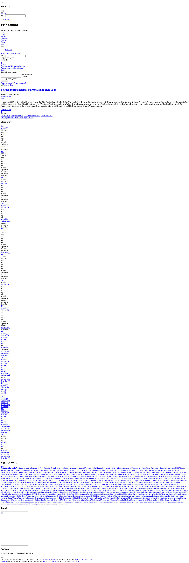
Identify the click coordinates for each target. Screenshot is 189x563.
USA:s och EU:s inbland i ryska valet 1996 (162, 482)
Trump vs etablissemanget (26, 498)
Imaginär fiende (51, 498)
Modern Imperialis (29, 472)
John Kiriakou (107, 472)
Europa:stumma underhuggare (73, 468)
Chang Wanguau (13, 498)
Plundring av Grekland (85, 498)
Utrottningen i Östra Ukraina (170, 480)
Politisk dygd (30, 486)
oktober (5, 351)
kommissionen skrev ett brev (96, 502)
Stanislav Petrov (66, 490)
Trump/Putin (85, 470)
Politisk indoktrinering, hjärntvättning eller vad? (28, 89)
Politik (3, 98)
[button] (94, 44)
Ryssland (30, 494)
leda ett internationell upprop (10, 504)
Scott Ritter (85, 480)
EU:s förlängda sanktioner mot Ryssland (83, 474)
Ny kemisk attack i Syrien (156, 492)
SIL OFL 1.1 (75, 561)
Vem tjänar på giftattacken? (97, 470)
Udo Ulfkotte (50, 478)
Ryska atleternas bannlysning (68, 484)
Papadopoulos (144, 482)
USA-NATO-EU (117, 478)
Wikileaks (16, 484)
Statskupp (73, 486)
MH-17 (177, 468)
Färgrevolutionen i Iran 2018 (149, 474)
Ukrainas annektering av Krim (20, 488)
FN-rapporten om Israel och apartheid (41, 504)
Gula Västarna (17, 468)
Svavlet (3, 478)
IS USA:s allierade (99, 498)
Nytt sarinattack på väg (160, 488)
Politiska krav (163, 468)
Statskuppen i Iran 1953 (49, 482)
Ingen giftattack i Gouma (160, 496)
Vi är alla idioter (154, 498)
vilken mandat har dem (159, 502)
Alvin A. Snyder (123, 484)
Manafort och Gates (85, 476)
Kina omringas (27, 474)
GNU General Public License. (84, 559)
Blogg (7, 19)
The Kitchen (145, 472)
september (5, 221)
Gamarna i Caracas (101, 494)
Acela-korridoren (107, 482)
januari (4, 128)
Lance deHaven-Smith (108, 502)
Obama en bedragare (67, 478)
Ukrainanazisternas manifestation (138, 498)
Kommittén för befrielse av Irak (34, 500)
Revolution (22, 496)
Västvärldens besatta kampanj (15, 478)
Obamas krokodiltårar (167, 470)
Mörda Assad (70, 494)
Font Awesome (55, 561)
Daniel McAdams (42, 488)
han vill (88, 502)
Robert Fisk (155, 494)
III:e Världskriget (32, 492)
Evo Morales (168, 492)
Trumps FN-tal (21, 492)
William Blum (118, 494)
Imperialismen (129, 488)
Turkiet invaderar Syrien (156, 472)
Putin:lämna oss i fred (144, 494)
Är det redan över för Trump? (55, 476)
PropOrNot (37, 480)
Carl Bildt (110, 494)
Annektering (96, 492)
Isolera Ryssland (50, 470)
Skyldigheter (98, 468)
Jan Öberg (137, 482)
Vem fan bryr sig (180, 476)
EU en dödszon (5, 488)
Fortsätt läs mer (6, 110)
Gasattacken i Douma (171, 472)
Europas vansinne (178, 492)
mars (4, 183)
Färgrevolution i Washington (105, 496)
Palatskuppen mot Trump (82, 478)
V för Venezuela (120, 488)
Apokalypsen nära (166, 490)
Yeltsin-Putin (23, 484)
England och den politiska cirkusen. (169, 474)
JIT (111, 490)
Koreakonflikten (156, 480)
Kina (32, 490)
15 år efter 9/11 (48, 502)
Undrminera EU (65, 474)
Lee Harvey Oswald (17, 472)
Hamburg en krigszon (121, 498)
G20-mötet (137, 492)
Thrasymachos (6, 96)
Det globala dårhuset (71, 476)
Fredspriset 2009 (70, 498)
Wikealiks (120, 502)
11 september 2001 (33, 116)
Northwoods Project (50, 500)
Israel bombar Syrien (141, 486)
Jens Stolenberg (136, 496)
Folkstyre (10, 480)
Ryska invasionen (141, 490)
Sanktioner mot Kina (113, 470)
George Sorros (169, 500)
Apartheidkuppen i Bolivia (156, 486)
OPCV (125, 494)
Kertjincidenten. (173, 496)
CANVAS (93, 480)
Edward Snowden (127, 476)
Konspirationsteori (17, 116)
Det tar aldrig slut (52, 486)
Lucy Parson (111, 488)
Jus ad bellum (5, 116)
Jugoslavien (171, 468)
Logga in (4, 81)
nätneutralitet (127, 468)
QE (76, 494)
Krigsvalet (57, 478)
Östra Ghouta (63, 486)
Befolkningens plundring (167, 494)
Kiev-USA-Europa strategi (72, 470)
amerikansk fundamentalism (104, 480)
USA (185, 502)
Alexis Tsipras (81, 486)
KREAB (99, 472)
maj (3, 341)
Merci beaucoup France (30, 482)
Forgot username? (7, 83)
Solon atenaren (62, 488)
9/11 (43, 478)
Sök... (3, 56)
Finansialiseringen (88, 482)
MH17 (71, 492)
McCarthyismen (41, 476)
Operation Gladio (51, 494)
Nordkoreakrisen (40, 484)
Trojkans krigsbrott (39, 470)
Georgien (19, 474)
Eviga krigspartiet (40, 498)
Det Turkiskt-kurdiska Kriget (64, 480)
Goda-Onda (106, 490)
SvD (76, 498)
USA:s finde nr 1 (46, 116)
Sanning (47, 468)
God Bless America (48, 480)
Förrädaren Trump (77, 482)
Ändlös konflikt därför (69, 502)
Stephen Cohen (117, 476)
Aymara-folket (135, 478)
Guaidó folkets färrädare (8, 474)
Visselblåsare (59, 470)
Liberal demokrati (173, 488)
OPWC (12, 490)
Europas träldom (170, 486)
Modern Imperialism (178, 502)
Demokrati (59, 468)
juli (3, 371)
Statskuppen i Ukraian (134, 502)
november (5, 328)
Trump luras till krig (129, 490)
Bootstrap (4, 561)
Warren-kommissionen (166, 484)
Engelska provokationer (79, 490)
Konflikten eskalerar (40, 486)
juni (3, 343)
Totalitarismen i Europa (15, 476)
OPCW (162, 500)
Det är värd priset (117, 468)
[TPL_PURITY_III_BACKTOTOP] (2, 557)
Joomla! (53, 559)
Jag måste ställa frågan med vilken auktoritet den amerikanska (31, 502)
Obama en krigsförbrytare (136, 484)
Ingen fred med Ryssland (94, 490)
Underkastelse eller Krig (104, 478)
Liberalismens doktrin (48, 472)
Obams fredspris (21, 504)
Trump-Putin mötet (152, 468)
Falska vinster (76, 500)
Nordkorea (131, 486)
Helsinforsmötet (68, 496)
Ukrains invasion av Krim (142, 480)
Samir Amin (127, 478)
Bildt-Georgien (18, 480)
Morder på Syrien (29, 504)
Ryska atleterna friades (93, 484)
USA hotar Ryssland (154, 470)
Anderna (58, 472)
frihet (66, 504)
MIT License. (47, 561)
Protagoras (31, 484)
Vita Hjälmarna (133, 470)
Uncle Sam (144, 492)
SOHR (59, 498)
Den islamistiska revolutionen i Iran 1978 (80, 488)
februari (5, 207)
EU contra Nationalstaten (60, 492)
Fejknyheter (115, 472)
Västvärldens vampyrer (18, 486)
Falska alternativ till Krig (55, 504)
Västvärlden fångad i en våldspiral (130, 472)
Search (4, 60)
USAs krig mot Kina (17, 500)
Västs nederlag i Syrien (138, 468)
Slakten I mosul (117, 490)
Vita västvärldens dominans (122, 496)
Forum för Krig (96, 476)
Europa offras (86, 472)
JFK (25, 116)
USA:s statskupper (154, 500)
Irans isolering (106, 468)
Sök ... (3, 15)
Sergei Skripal (81, 484)
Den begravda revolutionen (81, 496)
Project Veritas (109, 498)
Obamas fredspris (37, 474)
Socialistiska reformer (166, 498)
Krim (53, 468)
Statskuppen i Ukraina (107, 484)
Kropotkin (78, 472)
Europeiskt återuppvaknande (18, 494)
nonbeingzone (13, 470)
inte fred (115, 502)
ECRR (178, 482)
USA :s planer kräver (169, 502)
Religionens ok (82, 494)
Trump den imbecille (67, 472)
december (5, 253)
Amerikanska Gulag (141, 488)
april (3, 339)
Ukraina (6, 467)
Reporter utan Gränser (126, 492)
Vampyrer (141, 502)
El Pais (137, 474)
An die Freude (52, 488)
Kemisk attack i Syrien (149, 502)
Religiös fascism (86, 500)
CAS (62, 498)
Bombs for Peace (23, 470)
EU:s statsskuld (5, 500)
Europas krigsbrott (92, 486)
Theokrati (94, 472)
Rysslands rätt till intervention (82, 492)
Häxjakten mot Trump (151, 484)
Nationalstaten (125, 502)
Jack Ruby (93, 478)
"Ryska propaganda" (104, 486)
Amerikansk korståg (180, 498)
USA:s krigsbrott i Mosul (9, 492)
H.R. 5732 (60, 500)
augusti (4, 219)
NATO (63, 504)
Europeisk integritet (30, 476)
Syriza (102, 492)
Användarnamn (26, 74)
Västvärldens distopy (32, 496)
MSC (30, 470)
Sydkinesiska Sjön (181, 486)
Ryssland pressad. (29, 478)
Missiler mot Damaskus (45, 492)
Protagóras (175, 490)
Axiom (15, 502)
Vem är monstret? (106, 476)
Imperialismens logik (51, 484)
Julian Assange (183, 490)
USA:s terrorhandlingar (112, 492)
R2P (68, 486)
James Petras (91, 494)
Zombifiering (77, 480)
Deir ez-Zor (43, 496)
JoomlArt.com (46, 559)
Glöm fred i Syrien (128, 474)
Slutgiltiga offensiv (140, 476)
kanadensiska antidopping (80, 502)
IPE (116, 484)
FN (91, 496)
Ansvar (120, 474)
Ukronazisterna (47, 474)
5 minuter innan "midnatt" (119, 486)
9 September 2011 (60, 502)
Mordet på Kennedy (31, 468)
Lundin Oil (33, 488)
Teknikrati (39, 478)
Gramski (150, 488)
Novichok (60, 496)
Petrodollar (120, 500)
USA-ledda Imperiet (102, 474)
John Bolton (95, 500)
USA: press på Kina (120, 480)
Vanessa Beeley (61, 494)
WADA (54, 502)
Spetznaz (58, 490)
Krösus (40, 482)
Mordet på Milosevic (130, 500)
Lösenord (25, 76)
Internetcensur (51, 496)
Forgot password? (20, 83)
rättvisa (2, 504)
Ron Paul (38, 472)
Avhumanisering (147, 496)
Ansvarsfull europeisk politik (149, 478)
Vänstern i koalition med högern (123, 482)
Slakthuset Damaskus (99, 488)
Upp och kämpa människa (23, 490)
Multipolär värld (143, 500)
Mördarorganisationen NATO (13, 482)
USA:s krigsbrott (28, 480)
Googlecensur (124, 470)
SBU (94, 496)
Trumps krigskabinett (64, 482)
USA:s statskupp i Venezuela (108, 500)
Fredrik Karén (143, 470)
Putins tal (37, 490)
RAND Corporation (39, 494)
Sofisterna (44, 490)
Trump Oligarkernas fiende (166, 476)
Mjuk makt (98, 482)
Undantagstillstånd (6, 484)
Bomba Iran (67, 500)
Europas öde (51, 490)
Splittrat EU (130, 480)
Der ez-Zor (56, 474)
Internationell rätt (164, 478)
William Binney (132, 494)
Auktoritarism (174, 478)
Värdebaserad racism (153, 490)
